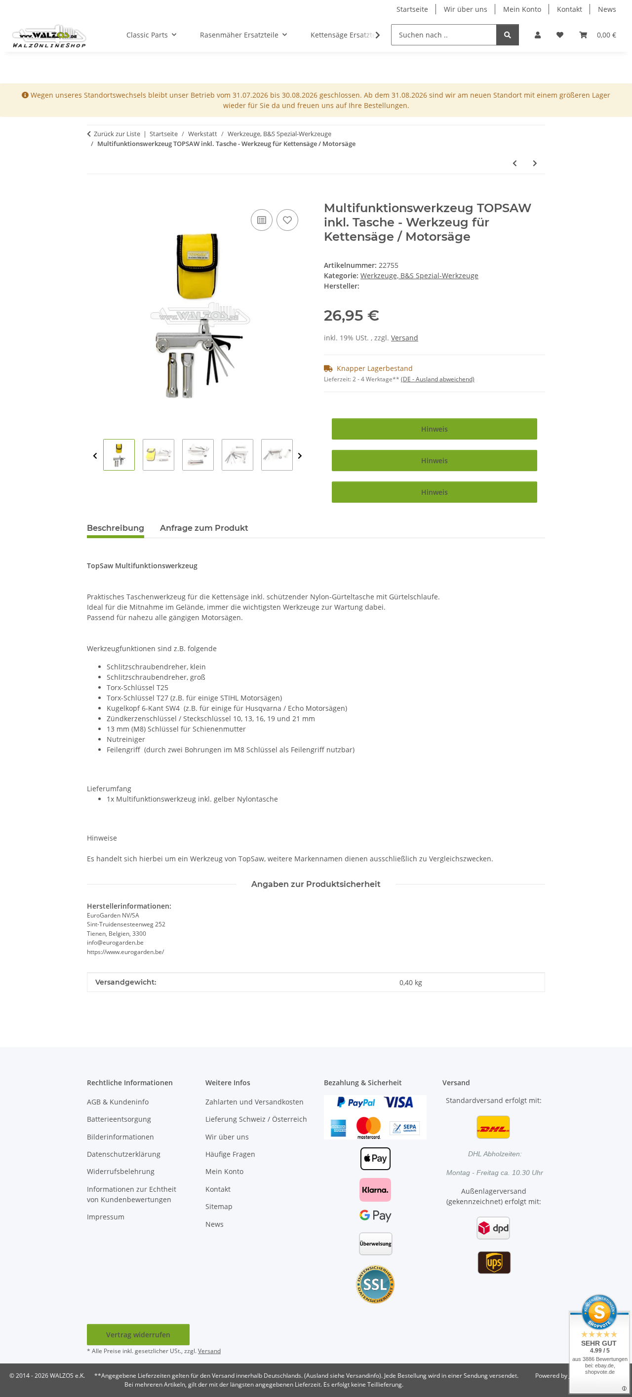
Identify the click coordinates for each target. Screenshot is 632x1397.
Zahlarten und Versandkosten (254, 1101)
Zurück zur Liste (117, 133)
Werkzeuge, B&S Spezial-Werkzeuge (419, 275)
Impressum (105, 1216)
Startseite (412, 9)
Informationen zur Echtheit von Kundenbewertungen (131, 1194)
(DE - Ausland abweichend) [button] (437, 379)
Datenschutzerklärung (123, 1154)
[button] (538, 35)
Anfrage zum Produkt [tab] (204, 528)
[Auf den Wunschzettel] (287, 220)
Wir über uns (465, 9)
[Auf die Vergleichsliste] (262, 220)
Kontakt (569, 9)
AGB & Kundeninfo (118, 1101)
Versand (404, 337)
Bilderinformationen (120, 1136)
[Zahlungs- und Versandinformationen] (375, 1116)
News (607, 9)
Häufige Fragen (230, 1154)
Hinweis (434, 429)
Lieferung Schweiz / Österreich (256, 1119)
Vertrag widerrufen (138, 1334)
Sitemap (219, 1206)
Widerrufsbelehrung (121, 1171)
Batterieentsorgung (119, 1119)
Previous (95, 456)
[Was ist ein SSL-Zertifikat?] (375, 1283)
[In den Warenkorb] (95, 195)
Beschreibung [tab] (115, 528)
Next (300, 456)
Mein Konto (522, 9)
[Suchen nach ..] (507, 34)
